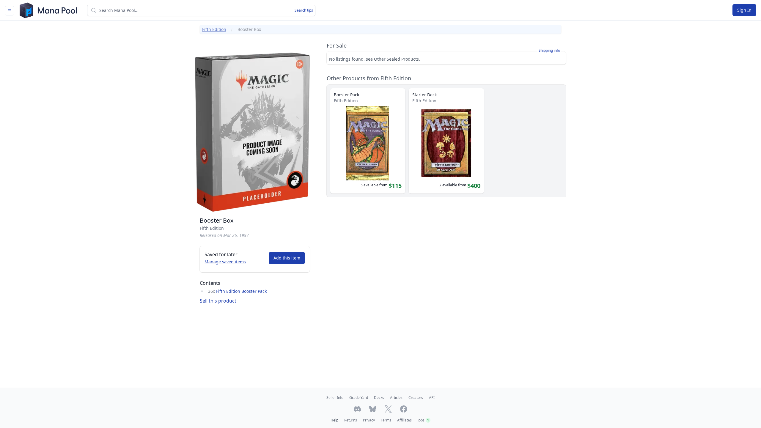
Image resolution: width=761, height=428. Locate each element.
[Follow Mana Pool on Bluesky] (372, 409)
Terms (386, 420)
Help (334, 420)
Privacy (369, 420)
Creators (415, 397)
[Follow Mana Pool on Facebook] (403, 409)
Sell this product (218, 301)
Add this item (286, 258)
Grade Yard (358, 397)
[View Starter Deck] (446, 140)
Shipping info (549, 50)
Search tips (304, 10)
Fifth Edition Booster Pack (241, 291)
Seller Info (334, 397)
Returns (350, 420)
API (432, 397)
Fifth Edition (214, 29)
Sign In (744, 10)
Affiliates (404, 420)
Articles (396, 397)
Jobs (423, 420)
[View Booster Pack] (367, 140)
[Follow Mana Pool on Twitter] (388, 409)
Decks (379, 397)
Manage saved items (225, 262)
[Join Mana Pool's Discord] (357, 409)
